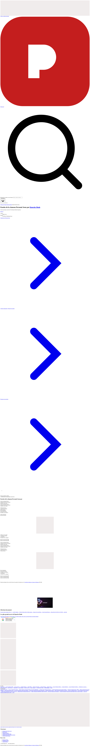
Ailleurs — (61, 686)
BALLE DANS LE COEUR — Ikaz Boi (60, 612)
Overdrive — (78, 686)
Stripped (37, 616)
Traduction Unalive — (18, 689)
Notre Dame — (5, 686)
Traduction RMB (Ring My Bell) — (7, 692)
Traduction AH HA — (49, 689)
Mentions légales (5, 739)
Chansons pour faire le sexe (7, 731)
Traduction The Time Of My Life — (14, 691)
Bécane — (26, 686)
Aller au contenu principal (4, 16)
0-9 (20, 727)
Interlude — (69, 686)
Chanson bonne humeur (6, 735)
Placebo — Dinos (50, 612)
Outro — (54, 686)
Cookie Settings (5, 741)
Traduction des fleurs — (5, 689)
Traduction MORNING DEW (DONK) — (42, 691)
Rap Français (4, 732)
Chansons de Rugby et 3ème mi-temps (8, 734)
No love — (13, 687)
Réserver (1, 211)
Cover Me (16, 616)
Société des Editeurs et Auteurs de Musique (32, 582)
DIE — (18, 687)
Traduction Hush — (52, 690)
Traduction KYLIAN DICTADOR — (63, 689)
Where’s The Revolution (11, 616)
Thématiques (3, 198)
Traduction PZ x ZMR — (76, 689)
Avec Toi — (29, 687)
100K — (13, 686)
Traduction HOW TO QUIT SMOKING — (34, 689)
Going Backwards (3, 616)
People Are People (32, 616)
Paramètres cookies (5, 740)
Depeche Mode (35, 207)
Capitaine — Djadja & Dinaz (20, 612)
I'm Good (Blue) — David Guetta (41, 612)
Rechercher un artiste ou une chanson (6, 197)
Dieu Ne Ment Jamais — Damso (30, 612)
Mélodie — (49, 687)
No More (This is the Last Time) (23, 616)
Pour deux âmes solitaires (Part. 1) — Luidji (7, 612)
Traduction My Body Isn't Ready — (41, 690)
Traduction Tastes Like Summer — (25, 690)
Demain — (23, 687)
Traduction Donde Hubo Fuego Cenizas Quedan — (76, 691)
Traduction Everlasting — (58, 691)
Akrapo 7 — (36, 687)
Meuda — (46, 686)
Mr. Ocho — (43, 687)
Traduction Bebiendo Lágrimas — (64, 690)
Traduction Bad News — (28, 691)
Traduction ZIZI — (75, 690)
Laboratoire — (39, 686)
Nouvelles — (6, 687)
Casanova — (20, 686)
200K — (32, 686)
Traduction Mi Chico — (12, 690)
